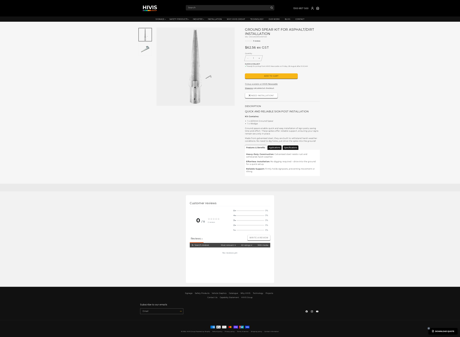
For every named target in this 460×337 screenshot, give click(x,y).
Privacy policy (230, 331)
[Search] (271, 7)
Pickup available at (261, 84)
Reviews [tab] (197, 238)
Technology (258, 293)
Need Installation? (262, 95)
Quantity (248, 53)
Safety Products (202, 293)
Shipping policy (256, 331)
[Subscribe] (180, 311)
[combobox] (230, 7)
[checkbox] (263, 245)
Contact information (271, 331)
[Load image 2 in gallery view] (145, 49)
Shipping (249, 88)
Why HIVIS (245, 293)
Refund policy (217, 331)
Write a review (258, 238)
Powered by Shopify (203, 331)
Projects (269, 293)
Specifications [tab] (290, 147)
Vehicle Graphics (219, 293)
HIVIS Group (247, 297)
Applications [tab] (274, 147)
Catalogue (233, 293)
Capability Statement (229, 297)
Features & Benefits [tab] (255, 147)
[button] (160, 19)
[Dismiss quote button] (428, 328)
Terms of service (242, 331)
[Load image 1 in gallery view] (145, 34)
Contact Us (212, 297)
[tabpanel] (282, 163)
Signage (189, 293)
